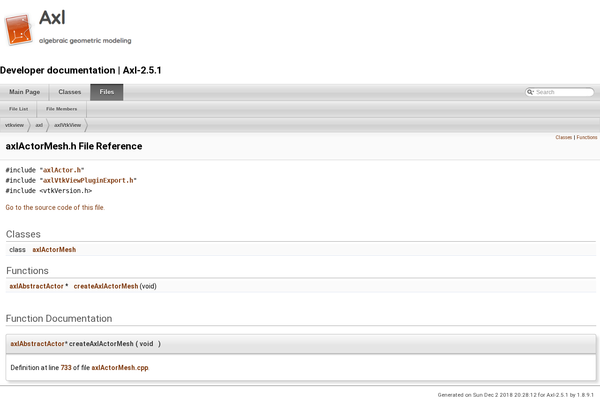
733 (66, 367)
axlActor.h (62, 170)
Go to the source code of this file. (55, 207)
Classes (563, 137)
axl (39, 125)
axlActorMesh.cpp (119, 367)
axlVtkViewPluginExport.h (88, 180)
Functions (587, 137)
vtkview (14, 125)
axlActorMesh (54, 249)
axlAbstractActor (36, 286)
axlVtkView (67, 125)
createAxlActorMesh (106, 286)
